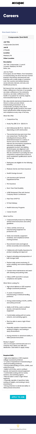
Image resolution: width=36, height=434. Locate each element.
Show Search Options (9, 32)
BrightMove (20, 429)
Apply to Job (18, 397)
